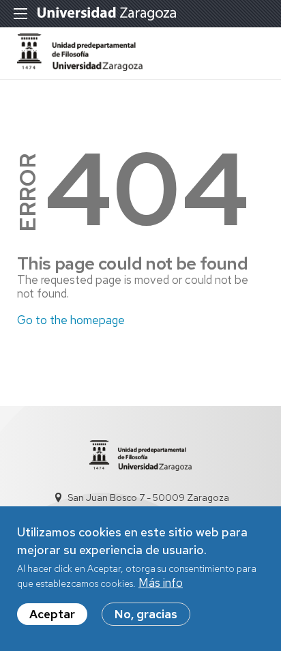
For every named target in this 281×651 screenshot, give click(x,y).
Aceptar (52, 614)
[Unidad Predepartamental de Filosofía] (80, 66)
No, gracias (146, 614)
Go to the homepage (71, 320)
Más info (160, 582)
